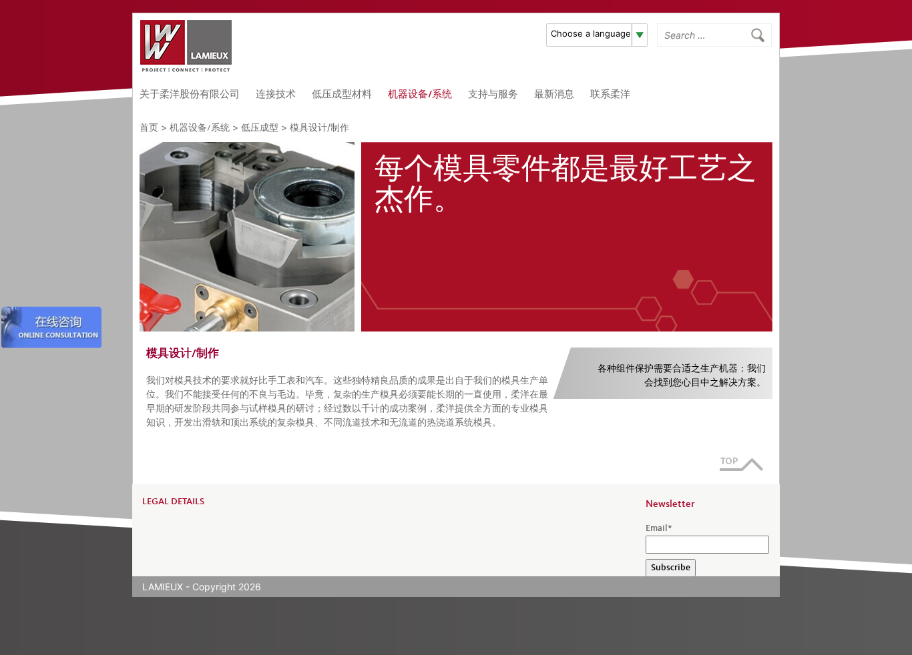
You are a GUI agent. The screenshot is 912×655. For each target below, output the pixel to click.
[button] (597, 35)
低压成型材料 (342, 95)
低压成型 (259, 128)
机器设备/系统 (420, 95)
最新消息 (554, 95)
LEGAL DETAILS (173, 501)
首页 (149, 128)
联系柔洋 (610, 95)
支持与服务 (493, 95)
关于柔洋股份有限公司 (190, 95)
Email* (659, 528)
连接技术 (276, 95)
